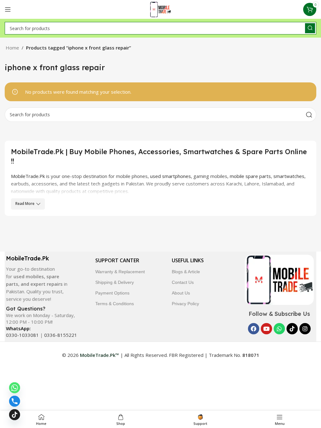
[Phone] (14, 401)
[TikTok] (14, 414)
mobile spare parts (250, 176)
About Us (181, 292)
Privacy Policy (185, 303)
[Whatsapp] (279, 328)
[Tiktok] (292, 328)
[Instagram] (305, 328)
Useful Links (188, 260)
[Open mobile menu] (8, 9)
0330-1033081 (22, 335)
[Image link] (279, 279)
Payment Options (112, 292)
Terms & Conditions (114, 303)
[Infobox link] (38, 279)
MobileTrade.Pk (28, 176)
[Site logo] (160, 9)
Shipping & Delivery (114, 282)
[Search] (310, 28)
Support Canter (117, 260)
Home (12, 47)
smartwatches (288, 176)
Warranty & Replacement (120, 271)
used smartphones (170, 176)
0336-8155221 (60, 335)
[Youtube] (266, 328)
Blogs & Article (186, 271)
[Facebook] (253, 328)
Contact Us (183, 282)
